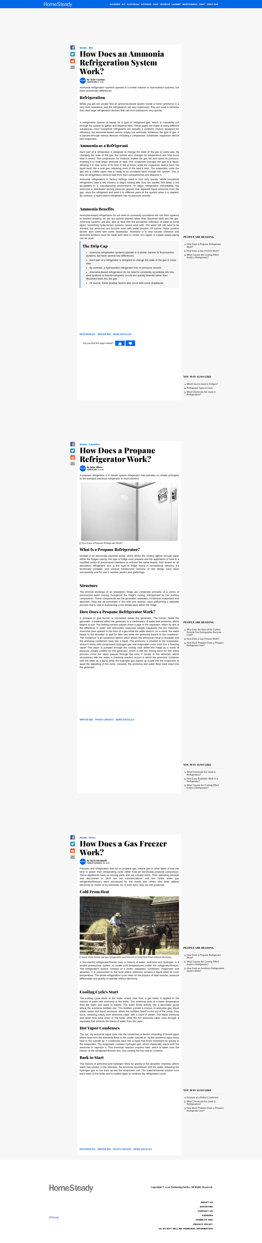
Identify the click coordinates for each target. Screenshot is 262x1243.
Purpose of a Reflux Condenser (202, 1097)
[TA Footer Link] (76, 1217)
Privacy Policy (203, 1224)
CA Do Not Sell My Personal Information (186, 1229)
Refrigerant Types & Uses (200, 388)
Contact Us (205, 1211)
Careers (207, 1215)
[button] (72, 49)
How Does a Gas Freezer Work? (203, 251)
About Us (207, 1202)
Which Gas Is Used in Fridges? (202, 384)
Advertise (206, 1207)
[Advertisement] (129, 311)
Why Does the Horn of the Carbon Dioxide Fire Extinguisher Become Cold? (204, 632)
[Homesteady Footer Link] (76, 1188)
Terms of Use (204, 1220)
